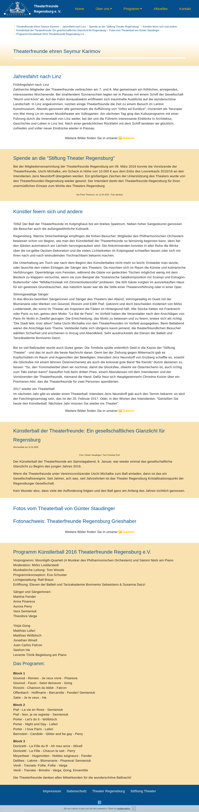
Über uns (102, 9)
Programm (131, 9)
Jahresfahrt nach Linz (74, 26)
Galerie (128, 138)
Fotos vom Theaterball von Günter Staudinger (134, 30)
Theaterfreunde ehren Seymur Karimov (37, 26)
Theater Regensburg (108, 791)
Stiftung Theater (143, 791)
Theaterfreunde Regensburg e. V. (47, 8)
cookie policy (123, 808)
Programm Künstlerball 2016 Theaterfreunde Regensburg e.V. (50, 34)
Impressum (52, 791)
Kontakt (185, 9)
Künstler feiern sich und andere (160, 26)
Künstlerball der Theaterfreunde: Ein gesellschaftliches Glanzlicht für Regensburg (61, 30)
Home (79, 9)
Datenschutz (77, 791)
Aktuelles (161, 9)
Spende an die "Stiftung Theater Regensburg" (114, 26)
